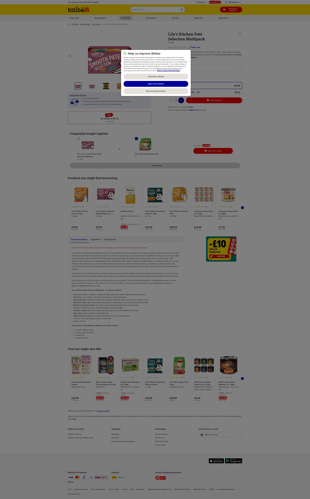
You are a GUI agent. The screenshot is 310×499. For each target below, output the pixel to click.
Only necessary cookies (156, 91)
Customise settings (156, 76)
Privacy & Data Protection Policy (168, 70)
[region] (156, 73)
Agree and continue (156, 84)
